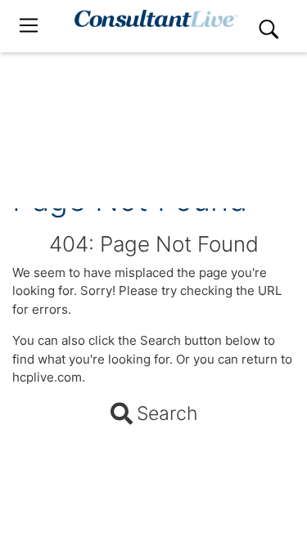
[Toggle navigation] (29, 25)
